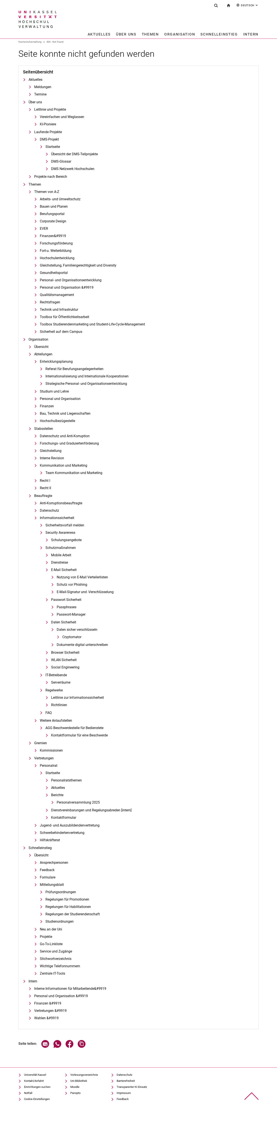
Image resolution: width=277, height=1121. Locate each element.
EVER (44, 228)
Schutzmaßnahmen (60, 548)
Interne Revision (52, 458)
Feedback (47, 870)
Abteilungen (43, 354)
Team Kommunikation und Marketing (73, 473)
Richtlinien (59, 705)
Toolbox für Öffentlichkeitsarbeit (64, 317)
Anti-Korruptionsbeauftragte (61, 503)
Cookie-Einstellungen (37, 1099)
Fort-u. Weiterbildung (55, 251)
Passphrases (66, 607)
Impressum (124, 1093)
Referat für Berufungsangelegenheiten (74, 369)
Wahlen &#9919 (46, 1018)
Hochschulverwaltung (30, 41)
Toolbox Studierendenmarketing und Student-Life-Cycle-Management (92, 324)
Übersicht (41, 347)
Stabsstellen (43, 429)
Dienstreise (59, 562)
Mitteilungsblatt (52, 885)
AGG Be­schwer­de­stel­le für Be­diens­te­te (74, 728)
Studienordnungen (59, 921)
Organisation (179, 34)
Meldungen (42, 87)
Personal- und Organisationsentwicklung (70, 280)
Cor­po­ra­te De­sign (53, 221)
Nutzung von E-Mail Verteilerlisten (82, 577)
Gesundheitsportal (54, 273)
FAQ (48, 713)
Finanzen (47, 406)
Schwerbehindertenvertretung (62, 833)
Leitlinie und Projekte (50, 109)
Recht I (45, 481)
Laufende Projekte (48, 132)
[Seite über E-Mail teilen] (45, 1047)
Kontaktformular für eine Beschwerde (79, 735)
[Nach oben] (252, 1096)
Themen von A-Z (46, 192)
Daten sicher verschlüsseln (77, 630)
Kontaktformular (63, 817)
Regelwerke (54, 690)
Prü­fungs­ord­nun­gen (60, 892)
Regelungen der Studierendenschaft (72, 914)
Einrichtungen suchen (37, 1087)
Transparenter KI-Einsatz (132, 1087)
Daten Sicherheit (63, 622)
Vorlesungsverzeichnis (84, 1074)
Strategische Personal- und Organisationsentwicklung (86, 384)
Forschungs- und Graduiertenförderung (69, 443)
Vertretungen (44, 758)
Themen (150, 34)
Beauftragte (43, 496)
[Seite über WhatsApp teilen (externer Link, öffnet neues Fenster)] (57, 1047)
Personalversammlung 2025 (78, 802)
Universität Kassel (35, 1074)
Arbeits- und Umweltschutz (60, 199)
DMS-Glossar (61, 161)
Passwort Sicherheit (66, 600)
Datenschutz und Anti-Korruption (65, 436)
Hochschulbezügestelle (57, 421)
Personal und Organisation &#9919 (66, 287)
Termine (40, 94)
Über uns (126, 34)
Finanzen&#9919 (53, 236)
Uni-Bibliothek (78, 1080)
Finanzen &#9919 (47, 1003)
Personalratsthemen (66, 780)
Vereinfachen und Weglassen (62, 117)
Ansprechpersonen (54, 863)
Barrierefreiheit (126, 1080)
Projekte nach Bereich (50, 177)
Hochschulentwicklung (57, 258)
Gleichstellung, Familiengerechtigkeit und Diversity (78, 265)
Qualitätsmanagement (57, 295)
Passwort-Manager (71, 614)
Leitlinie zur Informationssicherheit (77, 698)
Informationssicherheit (57, 518)
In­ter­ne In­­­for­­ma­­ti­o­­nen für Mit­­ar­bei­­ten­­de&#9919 (70, 989)
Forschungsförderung (56, 243)
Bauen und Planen (54, 206)
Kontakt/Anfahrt (34, 1080)
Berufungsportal (52, 214)
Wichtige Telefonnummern (60, 966)
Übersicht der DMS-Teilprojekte (74, 154)
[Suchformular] (216, 5)
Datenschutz (49, 510)
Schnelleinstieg (219, 34)
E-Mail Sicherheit (64, 570)
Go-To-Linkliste (51, 944)
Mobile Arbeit (61, 555)
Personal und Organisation (60, 399)
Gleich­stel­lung (50, 451)
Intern (250, 34)
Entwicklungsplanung (56, 361)
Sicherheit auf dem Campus (61, 332)
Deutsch (250, 5)
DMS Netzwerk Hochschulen (72, 169)
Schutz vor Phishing (72, 584)
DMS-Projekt (49, 139)
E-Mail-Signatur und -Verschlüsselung (85, 592)
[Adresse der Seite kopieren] (81, 1047)
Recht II (45, 488)
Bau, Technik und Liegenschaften (65, 413)
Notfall (28, 1093)
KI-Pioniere (48, 124)
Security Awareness (60, 533)
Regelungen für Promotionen (67, 899)
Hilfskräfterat (50, 840)
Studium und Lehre (54, 391)
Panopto (75, 1093)
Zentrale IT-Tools (52, 973)
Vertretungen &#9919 (50, 1011)
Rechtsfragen (50, 302)
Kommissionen (51, 750)
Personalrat (48, 766)
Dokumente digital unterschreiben (82, 645)
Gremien (40, 743)
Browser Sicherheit (65, 652)
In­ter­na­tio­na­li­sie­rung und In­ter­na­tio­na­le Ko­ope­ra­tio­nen (87, 376)
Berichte (57, 795)
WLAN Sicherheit (64, 660)
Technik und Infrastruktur (59, 309)
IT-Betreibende (56, 675)
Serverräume (60, 682)
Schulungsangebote (66, 540)
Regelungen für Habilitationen (68, 907)
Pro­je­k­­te (46, 937)
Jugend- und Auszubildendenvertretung (70, 825)
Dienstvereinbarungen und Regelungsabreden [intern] (91, 810)
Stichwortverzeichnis (55, 959)
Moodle (74, 1087)
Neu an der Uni (51, 929)
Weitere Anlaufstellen (56, 720)
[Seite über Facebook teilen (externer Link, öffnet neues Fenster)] (69, 1047)
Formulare (47, 877)
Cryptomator (71, 637)
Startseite (52, 147)
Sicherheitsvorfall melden (64, 525)
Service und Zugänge (56, 951)
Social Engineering (65, 667)
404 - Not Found (55, 41)
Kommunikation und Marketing (63, 465)
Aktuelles (99, 34)
